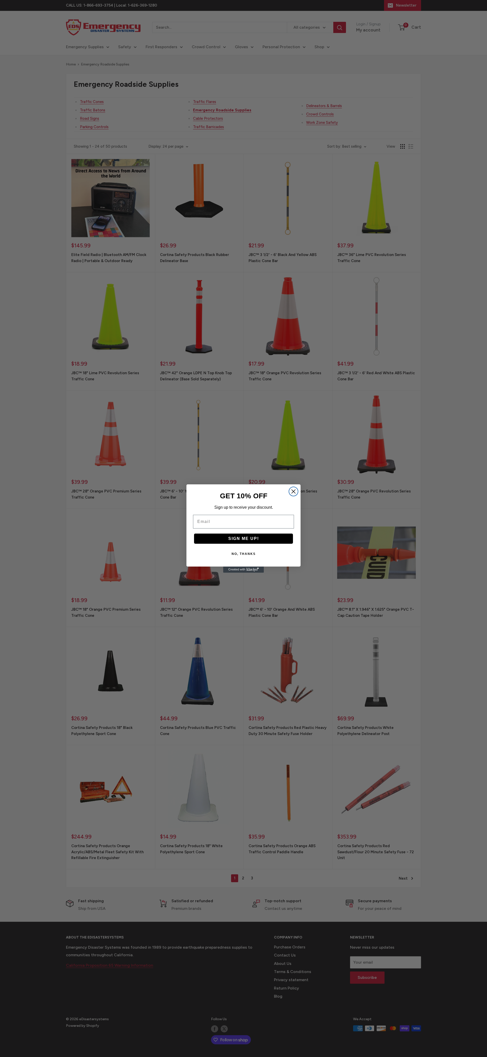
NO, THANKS (244, 554)
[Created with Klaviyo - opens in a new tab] (243, 570)
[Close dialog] (293, 491)
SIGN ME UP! (243, 538)
